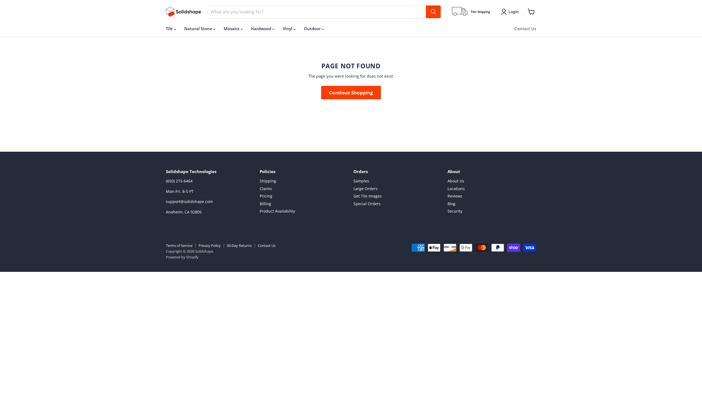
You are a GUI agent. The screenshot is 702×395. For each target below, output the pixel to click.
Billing (265, 203)
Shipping (268, 181)
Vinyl (288, 28)
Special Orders (367, 203)
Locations (456, 188)
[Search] (433, 11)
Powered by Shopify (182, 257)
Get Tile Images (367, 196)
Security (455, 211)
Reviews (455, 196)
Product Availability (277, 211)
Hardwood (261, 28)
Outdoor (313, 28)
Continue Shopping (351, 92)
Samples (361, 181)
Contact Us (525, 28)
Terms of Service (179, 245)
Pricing (266, 196)
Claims (266, 188)
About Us (456, 181)
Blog (451, 203)
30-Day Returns (239, 245)
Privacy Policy (210, 245)
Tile (170, 28)
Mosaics (232, 28)
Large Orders (365, 188)
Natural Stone (198, 28)
